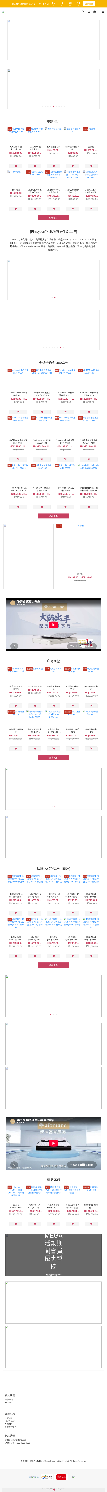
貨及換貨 (11, 1421)
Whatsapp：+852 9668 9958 (17, 1442)
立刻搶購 (89, 3)
